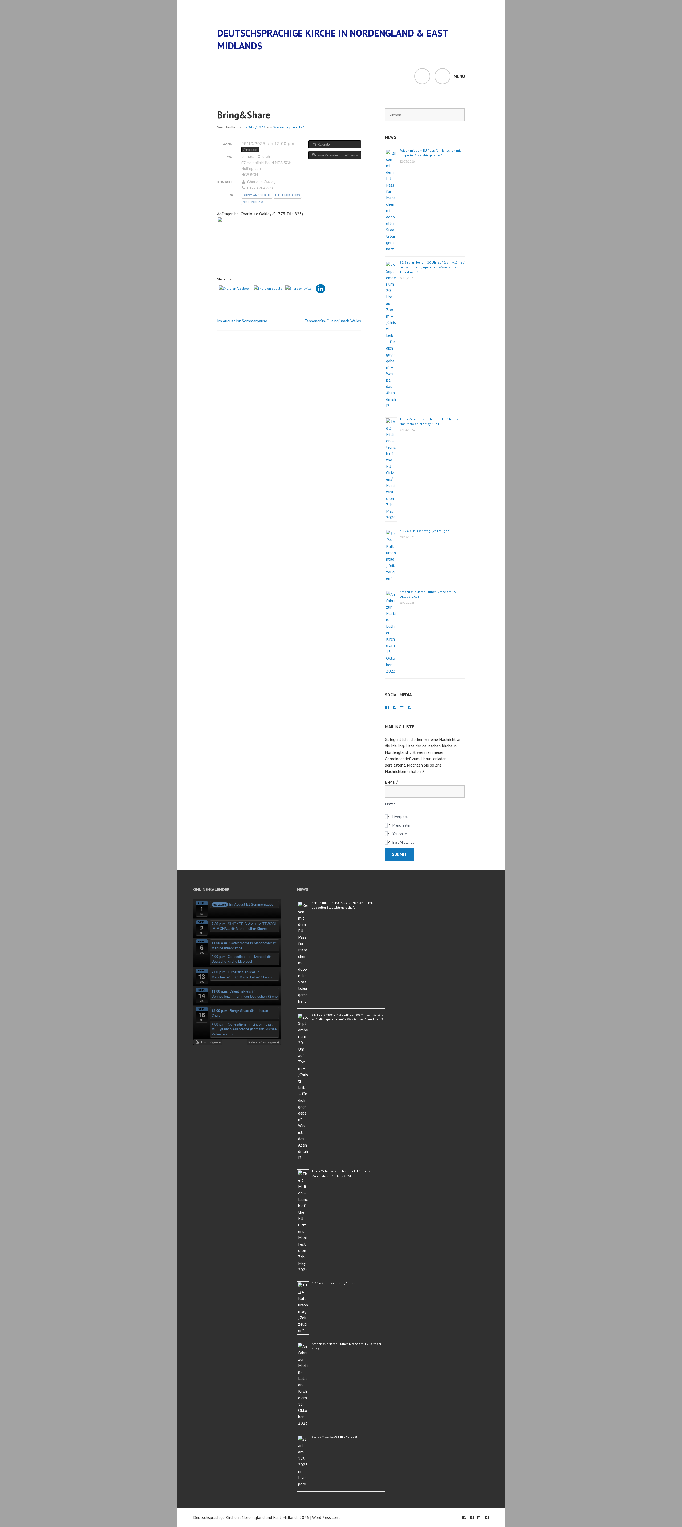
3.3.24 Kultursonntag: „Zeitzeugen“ (425, 531)
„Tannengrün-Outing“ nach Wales (332, 320)
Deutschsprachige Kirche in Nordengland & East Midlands (332, 39)
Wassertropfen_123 (289, 127)
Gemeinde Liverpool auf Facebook (394, 707)
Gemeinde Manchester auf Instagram (402, 707)
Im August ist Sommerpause (242, 320)
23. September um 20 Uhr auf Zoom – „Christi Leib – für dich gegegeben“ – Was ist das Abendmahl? (432, 267)
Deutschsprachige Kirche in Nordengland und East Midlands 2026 (251, 1517)
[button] (335, 155)
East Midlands (287, 195)
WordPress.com (325, 1517)
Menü (459, 76)
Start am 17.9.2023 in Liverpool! (335, 1437)
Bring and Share (257, 195)
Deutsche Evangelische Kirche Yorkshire (409, 707)
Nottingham (253, 202)
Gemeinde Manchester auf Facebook (387, 707)
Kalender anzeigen (262, 1042)
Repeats (251, 149)
